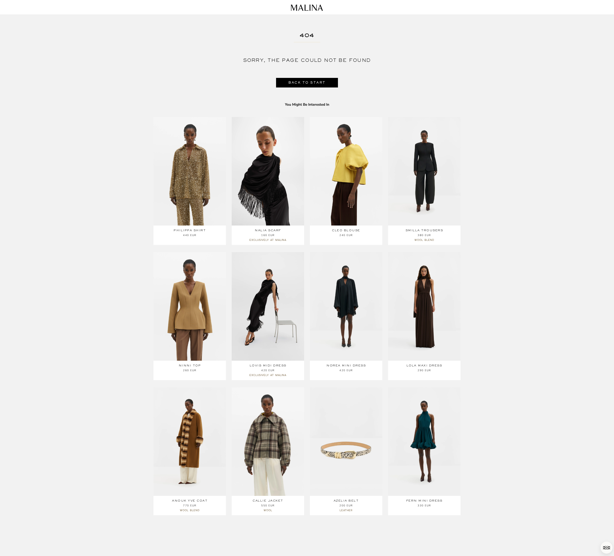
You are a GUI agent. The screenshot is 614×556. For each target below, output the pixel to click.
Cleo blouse (346, 230)
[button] (607, 548)
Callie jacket (268, 500)
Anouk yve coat (189, 500)
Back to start (307, 82)
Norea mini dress (346, 365)
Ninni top (190, 365)
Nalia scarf (268, 230)
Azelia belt (346, 500)
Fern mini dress (424, 500)
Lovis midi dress (268, 365)
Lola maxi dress (424, 365)
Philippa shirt (190, 230)
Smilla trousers (424, 230)
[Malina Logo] (307, 7)
